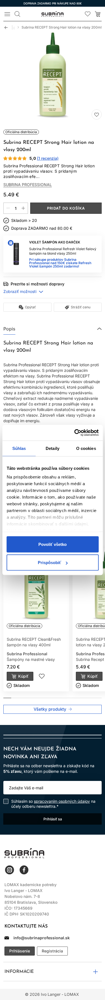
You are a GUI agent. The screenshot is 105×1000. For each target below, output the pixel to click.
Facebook (24, 870)
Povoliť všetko (52, 544)
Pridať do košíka (66, 208)
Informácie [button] (19, 972)
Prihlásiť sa (52, 819)
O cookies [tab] (86, 448)
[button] (52, 329)
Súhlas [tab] (19, 448)
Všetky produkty (50, 709)
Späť (8, 27)
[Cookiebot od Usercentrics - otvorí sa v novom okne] (75, 432)
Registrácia (52, 951)
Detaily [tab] (52, 448)
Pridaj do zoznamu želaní (97, 114)
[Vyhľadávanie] (17, 14)
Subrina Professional (27, 184)
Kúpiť (23, 676)
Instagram (9, 870)
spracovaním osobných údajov (62, 801)
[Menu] (7, 14)
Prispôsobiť (49, 562)
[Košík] (98, 14)
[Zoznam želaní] (88, 14)
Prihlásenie (19, 951)
